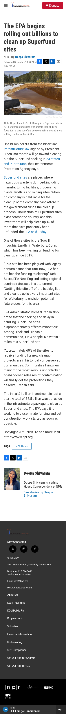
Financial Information (19, 634)
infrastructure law (17, 149)
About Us (12, 595)
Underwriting (14, 642)
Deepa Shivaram (25, 57)
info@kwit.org (21, 581)
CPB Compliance (17, 650)
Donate (54, 5)
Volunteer (13, 626)
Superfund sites (15, 177)
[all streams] (61, 709)
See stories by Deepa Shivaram (38, 494)
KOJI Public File (16, 610)
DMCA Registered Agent (19, 587)
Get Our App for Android (21, 658)
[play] (5, 709)
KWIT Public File (16, 602)
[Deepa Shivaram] (12, 479)
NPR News (22, 446)
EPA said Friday (35, 232)
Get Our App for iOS (18, 666)
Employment (14, 618)
